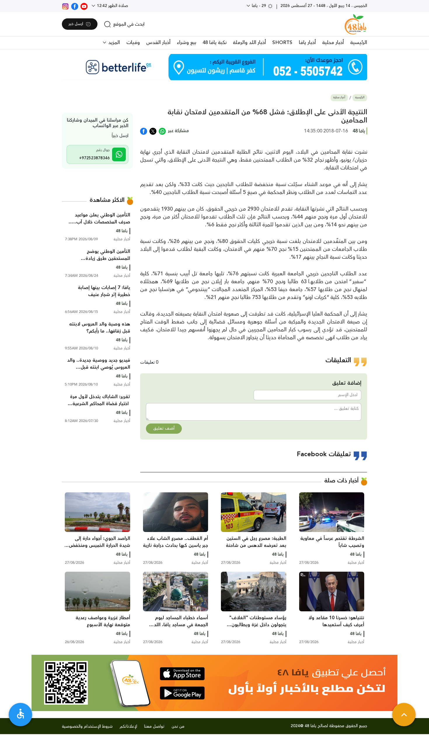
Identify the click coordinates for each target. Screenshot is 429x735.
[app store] (182, 673)
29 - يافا (259, 6)
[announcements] (214, 67)
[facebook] (74, 6)
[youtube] (84, 6)
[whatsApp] (162, 130)
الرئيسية (358, 42)
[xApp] (152, 130)
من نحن (178, 726)
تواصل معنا (154, 726)
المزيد (113, 42)
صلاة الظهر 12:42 (112, 6)
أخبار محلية (333, 42)
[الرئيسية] (355, 24)
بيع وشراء (186, 42)
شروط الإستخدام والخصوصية (87, 726)
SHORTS (282, 42)
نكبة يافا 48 (214, 42)
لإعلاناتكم (128, 726)
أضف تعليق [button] (164, 428)
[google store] (182, 693)
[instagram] (65, 6)
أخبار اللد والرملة (249, 42)
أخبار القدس (158, 42)
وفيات (133, 42)
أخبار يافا (307, 42)
